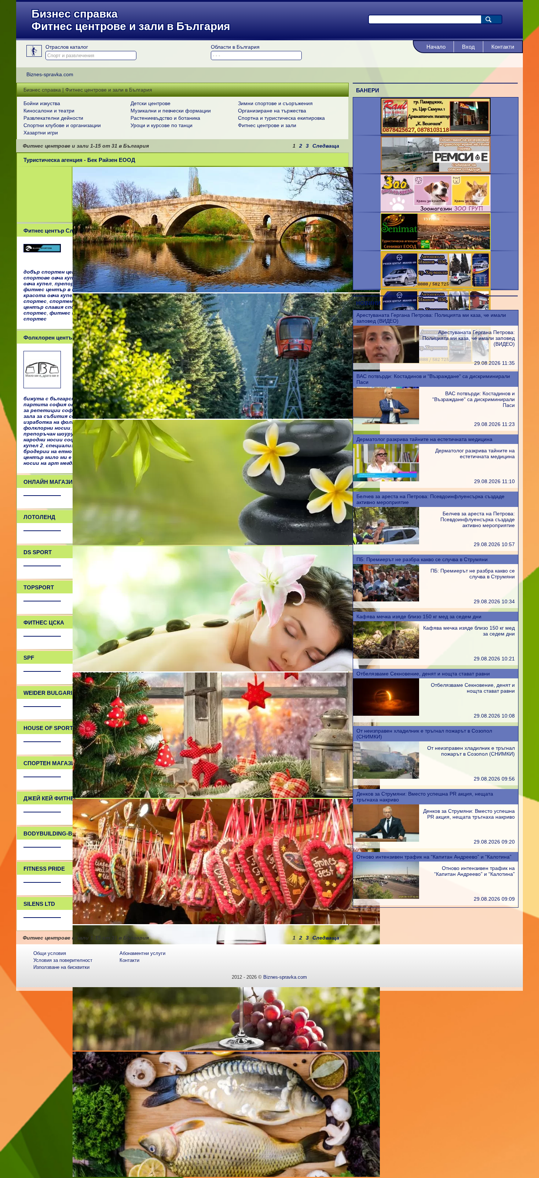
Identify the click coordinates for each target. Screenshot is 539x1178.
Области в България (235, 47)
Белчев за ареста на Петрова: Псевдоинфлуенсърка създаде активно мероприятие (477, 519)
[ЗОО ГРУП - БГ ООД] (436, 209)
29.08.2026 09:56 (494, 779)
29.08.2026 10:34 (494, 601)
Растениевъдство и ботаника (165, 118)
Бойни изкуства (41, 103)
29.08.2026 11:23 (494, 424)
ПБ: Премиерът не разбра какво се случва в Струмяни (422, 559)
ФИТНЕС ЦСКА (43, 622)
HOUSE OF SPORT (48, 728)
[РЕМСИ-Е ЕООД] (436, 171)
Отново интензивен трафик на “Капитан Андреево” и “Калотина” (433, 857)
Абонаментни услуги (142, 953)
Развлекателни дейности (53, 118)
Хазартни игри (40, 133)
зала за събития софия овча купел (69, 416)
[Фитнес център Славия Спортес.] (42, 250)
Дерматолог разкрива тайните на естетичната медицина (424, 439)
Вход (468, 47)
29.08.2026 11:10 (494, 481)
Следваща (325, 146)
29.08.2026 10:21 (494, 659)
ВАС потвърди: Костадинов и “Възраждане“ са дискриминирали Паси (473, 399)
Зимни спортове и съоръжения (275, 103)
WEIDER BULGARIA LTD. (56, 693)
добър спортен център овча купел (69, 272)
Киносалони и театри (48, 111)
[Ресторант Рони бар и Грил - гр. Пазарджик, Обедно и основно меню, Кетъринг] (436, 133)
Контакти (502, 47)
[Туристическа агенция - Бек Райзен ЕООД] (226, 290)
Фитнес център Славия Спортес (66, 230)
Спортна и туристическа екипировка (281, 118)
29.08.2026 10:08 (494, 716)
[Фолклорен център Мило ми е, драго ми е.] (42, 386)
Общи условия (49, 953)
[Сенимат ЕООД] (436, 248)
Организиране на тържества (272, 111)
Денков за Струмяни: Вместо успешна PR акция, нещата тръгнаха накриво (469, 814)
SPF (28, 658)
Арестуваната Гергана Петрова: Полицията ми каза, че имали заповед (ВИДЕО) (468, 338)
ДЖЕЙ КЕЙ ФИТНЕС (50, 798)
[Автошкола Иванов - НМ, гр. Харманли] (436, 286)
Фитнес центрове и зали (267, 125)
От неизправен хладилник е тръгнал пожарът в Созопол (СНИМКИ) (471, 751)
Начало (435, 47)
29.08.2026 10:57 (494, 544)
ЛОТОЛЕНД (39, 517)
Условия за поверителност (62, 960)
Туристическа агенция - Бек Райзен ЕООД (79, 160)
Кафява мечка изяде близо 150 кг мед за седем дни (418, 616)
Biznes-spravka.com (285, 977)
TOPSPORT (38, 587)
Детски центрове (150, 103)
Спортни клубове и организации (62, 125)
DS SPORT (37, 552)
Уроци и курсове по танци (161, 125)
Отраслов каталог (66, 47)
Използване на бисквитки (61, 967)
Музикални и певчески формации (171, 111)
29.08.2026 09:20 (494, 842)
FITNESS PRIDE (44, 869)
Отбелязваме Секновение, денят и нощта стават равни (423, 674)
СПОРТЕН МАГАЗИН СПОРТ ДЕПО (70, 763)
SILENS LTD (39, 904)
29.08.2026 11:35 (494, 363)
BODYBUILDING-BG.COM (57, 833)
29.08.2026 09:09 (494, 899)
